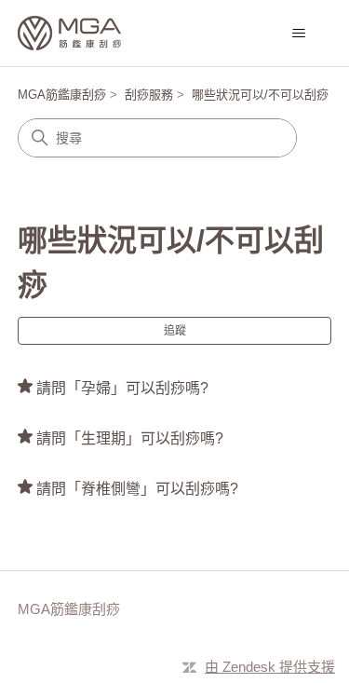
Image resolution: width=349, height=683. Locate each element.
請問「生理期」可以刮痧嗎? (129, 438)
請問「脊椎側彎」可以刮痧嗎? (137, 489)
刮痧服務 (149, 95)
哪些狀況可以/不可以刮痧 (260, 95)
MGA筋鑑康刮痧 (62, 95)
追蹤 (175, 330)
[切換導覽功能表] (298, 33)
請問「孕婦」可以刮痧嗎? (122, 388)
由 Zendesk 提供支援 (270, 667)
